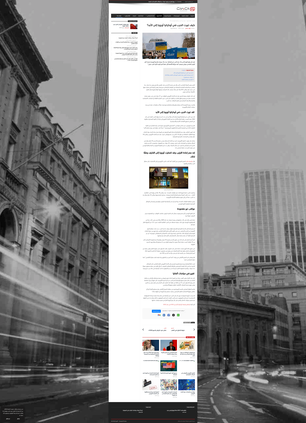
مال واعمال (126, 27)
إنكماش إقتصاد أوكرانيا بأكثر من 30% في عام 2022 (176, 304)
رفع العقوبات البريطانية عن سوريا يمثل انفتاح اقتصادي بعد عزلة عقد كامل (187, 354)
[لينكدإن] (164, 316)
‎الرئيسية (193, 20)
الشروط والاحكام (114, 421)
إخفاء (184, 70)
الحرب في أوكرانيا (187, 322)
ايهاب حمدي (188, 28)
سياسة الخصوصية (123, 421)
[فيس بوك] (169, 316)
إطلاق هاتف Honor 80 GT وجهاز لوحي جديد (176, 410)
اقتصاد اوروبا (189, 20)
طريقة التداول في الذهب (178, 329)
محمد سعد (184, 412)
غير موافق (8, 418)
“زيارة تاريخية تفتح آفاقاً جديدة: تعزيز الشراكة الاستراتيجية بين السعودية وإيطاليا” (151, 354)
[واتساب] (178, 316)
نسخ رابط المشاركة (156, 311)
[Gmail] (159, 316)
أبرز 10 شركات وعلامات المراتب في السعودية (133, 410)
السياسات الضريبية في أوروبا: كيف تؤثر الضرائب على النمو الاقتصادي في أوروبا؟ (169, 393)
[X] (173, 316)
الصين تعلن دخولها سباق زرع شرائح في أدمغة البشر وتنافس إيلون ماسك (160, 1)
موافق (18, 418)
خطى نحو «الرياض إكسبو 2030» (157, 329)
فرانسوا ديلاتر (189, 161)
